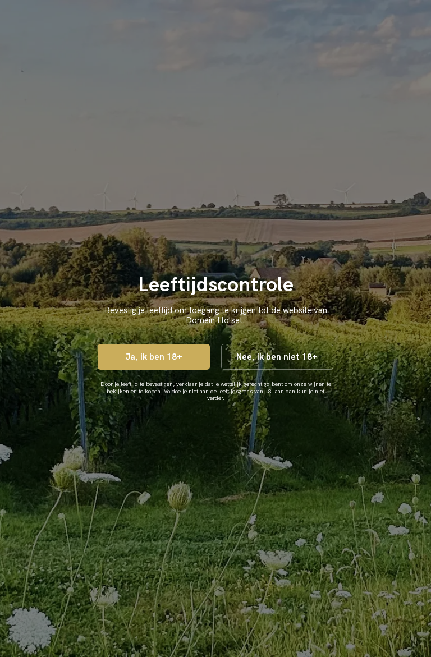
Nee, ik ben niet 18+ (277, 356)
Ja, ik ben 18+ (153, 356)
